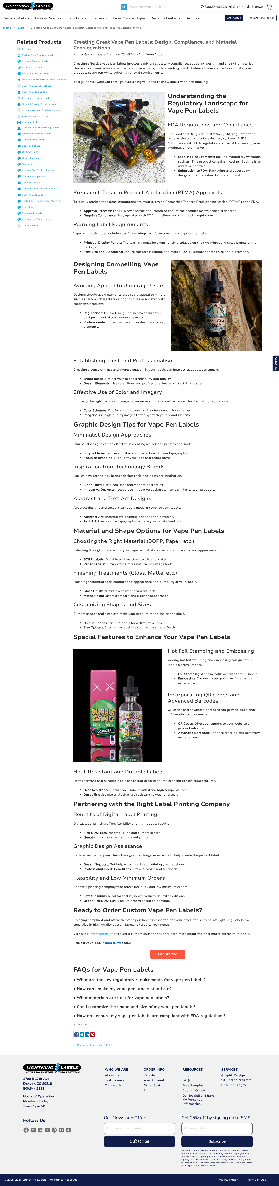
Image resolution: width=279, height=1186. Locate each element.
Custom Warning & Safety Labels (41, 110)
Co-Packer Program (236, 1080)
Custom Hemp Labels (34, 176)
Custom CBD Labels (33, 139)
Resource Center (164, 18)
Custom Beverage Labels (36, 85)
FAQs (186, 1080)
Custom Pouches (48, 18)
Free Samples (192, 1085)
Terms (202, 1165)
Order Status (154, 1085)
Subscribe (139, 1141)
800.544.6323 (33, 1088)
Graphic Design (233, 1075)
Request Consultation (261, 18)
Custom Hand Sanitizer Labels (39, 188)
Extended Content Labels (36, 133)
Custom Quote (193, 1090)
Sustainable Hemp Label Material (41, 201)
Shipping (150, 1090)
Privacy (212, 1165)
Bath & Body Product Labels (38, 55)
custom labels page (102, 934)
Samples (192, 18)
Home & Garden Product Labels (40, 104)
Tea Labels (28, 164)
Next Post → (106, 1045)
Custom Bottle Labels (34, 92)
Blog (21, 28)
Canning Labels (31, 182)
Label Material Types (129, 18)
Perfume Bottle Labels (35, 116)
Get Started (234, 18)
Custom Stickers (31, 225)
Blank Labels (76, 18)
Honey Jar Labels (32, 158)
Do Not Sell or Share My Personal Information (198, 1100)
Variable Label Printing (35, 73)
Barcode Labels (31, 145)
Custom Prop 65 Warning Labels (40, 127)
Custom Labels (15, 18)
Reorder (150, 1075)
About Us (112, 1075)
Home (7, 28)
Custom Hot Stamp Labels (37, 219)
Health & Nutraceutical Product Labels (44, 79)
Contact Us (113, 1085)
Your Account (154, 1080)
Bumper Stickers (31, 122)
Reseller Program (235, 1085)
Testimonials (114, 1080)
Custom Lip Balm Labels (36, 98)
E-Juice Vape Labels (33, 67)
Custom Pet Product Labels (38, 170)
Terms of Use (256, 1180)
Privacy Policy (228, 1180)
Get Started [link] (167, 954)
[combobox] (157, 7)
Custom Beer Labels (34, 194)
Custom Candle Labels (35, 61)
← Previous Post (84, 1045)
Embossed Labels (32, 213)
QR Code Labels (31, 152)
